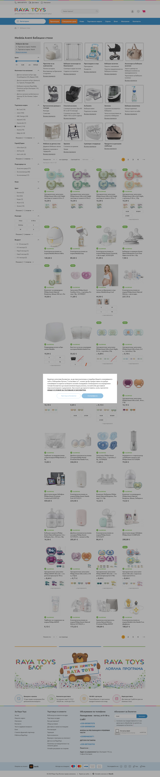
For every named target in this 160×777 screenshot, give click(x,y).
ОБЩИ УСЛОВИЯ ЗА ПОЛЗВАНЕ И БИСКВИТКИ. (66, 390)
